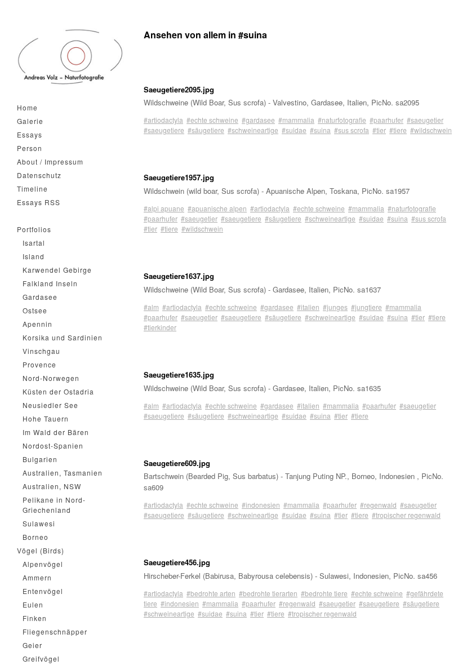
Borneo (35, 537)
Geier (32, 645)
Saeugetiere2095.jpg (179, 89)
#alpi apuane (164, 208)
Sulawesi (39, 523)
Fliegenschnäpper (55, 631)
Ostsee (35, 310)
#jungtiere (366, 307)
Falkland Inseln (50, 283)
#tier (379, 130)
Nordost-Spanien (53, 445)
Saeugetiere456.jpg (177, 562)
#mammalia (296, 120)
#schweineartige (253, 130)
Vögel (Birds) (40, 550)
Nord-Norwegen (51, 378)
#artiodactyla (163, 120)
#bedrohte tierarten (268, 593)
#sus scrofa (351, 130)
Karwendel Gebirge (57, 269)
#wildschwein (431, 130)
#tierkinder (160, 327)
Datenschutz (39, 175)
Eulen (33, 604)
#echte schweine (212, 120)
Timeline (32, 188)
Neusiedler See (50, 405)
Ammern (37, 577)
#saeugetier (425, 120)
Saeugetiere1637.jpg (179, 276)
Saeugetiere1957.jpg (179, 177)
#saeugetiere (164, 130)
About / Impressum (50, 161)
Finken (35, 618)
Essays (29, 134)
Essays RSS (38, 202)
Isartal (34, 242)
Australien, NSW (52, 486)
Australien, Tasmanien (63, 472)
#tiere (398, 130)
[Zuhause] (70, 57)
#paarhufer (386, 120)
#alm (151, 307)
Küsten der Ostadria (58, 391)
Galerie (30, 121)
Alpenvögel (43, 564)
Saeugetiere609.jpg (177, 463)
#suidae (294, 130)
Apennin (37, 324)
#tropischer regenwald (406, 515)
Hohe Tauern (46, 418)
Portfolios (34, 229)
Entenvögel (43, 591)
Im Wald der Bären (56, 432)
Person (29, 148)
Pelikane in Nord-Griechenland (54, 505)
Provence (39, 364)
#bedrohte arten (211, 593)
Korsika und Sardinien (63, 337)
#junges (335, 307)
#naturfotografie (342, 120)
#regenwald (378, 504)
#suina (320, 130)
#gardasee (258, 120)
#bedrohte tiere (324, 593)
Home (27, 107)
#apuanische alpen (217, 208)
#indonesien (261, 504)
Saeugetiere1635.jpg (179, 374)
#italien (308, 307)
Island (34, 256)
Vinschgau (41, 351)
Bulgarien (40, 459)
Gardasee (40, 297)
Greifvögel (41, 658)
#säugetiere (206, 130)
